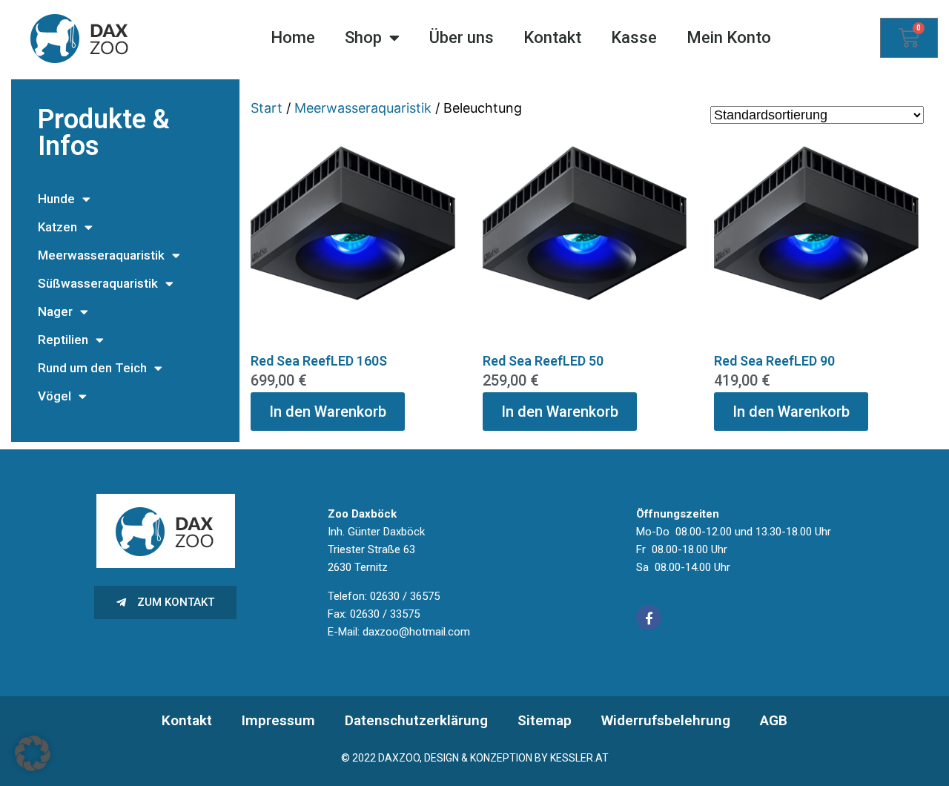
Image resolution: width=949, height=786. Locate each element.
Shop (363, 37)
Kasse (634, 37)
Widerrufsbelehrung (665, 720)
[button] (32, 753)
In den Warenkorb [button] (327, 411)
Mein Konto (729, 37)
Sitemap (545, 720)
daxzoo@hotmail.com (416, 631)
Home (293, 37)
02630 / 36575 (405, 596)
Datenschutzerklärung (416, 720)
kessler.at (579, 758)
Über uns (461, 37)
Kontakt (552, 37)
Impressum (278, 720)
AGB (773, 720)
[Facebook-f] (648, 617)
